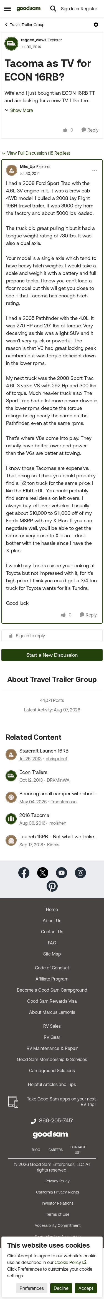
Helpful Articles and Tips (52, 1084)
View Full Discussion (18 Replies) (38, 153)
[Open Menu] (96, 25)
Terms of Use (57, 1214)
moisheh (57, 823)
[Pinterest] (52, 885)
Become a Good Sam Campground (52, 989)
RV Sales (52, 1026)
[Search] (53, 8)
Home (52, 909)
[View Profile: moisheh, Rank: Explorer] (11, 818)
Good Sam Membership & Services (52, 1059)
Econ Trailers (33, 772)
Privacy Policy (57, 1181)
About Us (52, 920)
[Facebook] (24, 872)
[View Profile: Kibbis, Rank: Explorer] (11, 840)
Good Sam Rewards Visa (52, 1001)
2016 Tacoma (34, 815)
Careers (56, 1150)
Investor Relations (57, 1203)
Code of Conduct (52, 967)
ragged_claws (33, 40)
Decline (61, 1288)
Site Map (52, 953)
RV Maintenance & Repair (52, 1048)
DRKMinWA (58, 780)
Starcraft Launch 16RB (44, 751)
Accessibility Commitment (58, 1225)
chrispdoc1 (56, 758)
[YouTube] (61, 872)
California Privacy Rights (57, 1192)
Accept (85, 1288)
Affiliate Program (52, 978)
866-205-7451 (56, 1120)
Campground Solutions (52, 1070)
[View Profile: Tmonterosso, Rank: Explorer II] (11, 797)
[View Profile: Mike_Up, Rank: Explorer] (11, 170)
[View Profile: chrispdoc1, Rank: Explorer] (11, 754)
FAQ (52, 942)
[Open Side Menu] (7, 8)
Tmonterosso (64, 801)
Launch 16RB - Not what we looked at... (58, 837)
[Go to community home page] (28, 8)
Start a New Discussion (52, 655)
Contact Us (52, 931)
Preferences (32, 1288)
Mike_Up (27, 166)
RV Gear (52, 1037)
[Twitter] (42, 872)
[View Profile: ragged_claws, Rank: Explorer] (11, 44)
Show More (21, 110)
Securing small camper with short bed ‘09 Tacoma (56, 794)
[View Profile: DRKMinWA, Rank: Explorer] (11, 775)
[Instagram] (80, 872)
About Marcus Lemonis (52, 1012)
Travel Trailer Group (27, 24)
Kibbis (53, 844)
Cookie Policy (68, 1262)
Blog (36, 1150)
